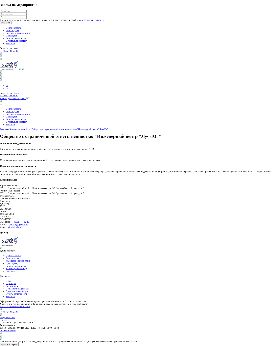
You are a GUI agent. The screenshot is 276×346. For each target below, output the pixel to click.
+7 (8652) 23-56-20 (9, 51)
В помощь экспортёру (16, 41)
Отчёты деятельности (16, 294)
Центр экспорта (13, 28)
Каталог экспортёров (16, 38)
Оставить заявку (8, 330)
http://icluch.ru (14, 227)
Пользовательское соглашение (15, 306)
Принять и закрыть (9, 344)
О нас (8, 281)
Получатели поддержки (17, 288)
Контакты (10, 43)
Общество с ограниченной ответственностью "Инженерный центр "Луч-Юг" (70, 129)
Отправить (5, 23)
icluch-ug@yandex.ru (18, 224)
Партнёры (11, 283)
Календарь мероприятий (18, 33)
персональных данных (93, 20)
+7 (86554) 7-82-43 (20, 222)
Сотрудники (12, 286)
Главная (4, 129)
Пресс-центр (12, 35)
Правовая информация (17, 291)
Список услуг (12, 30)
